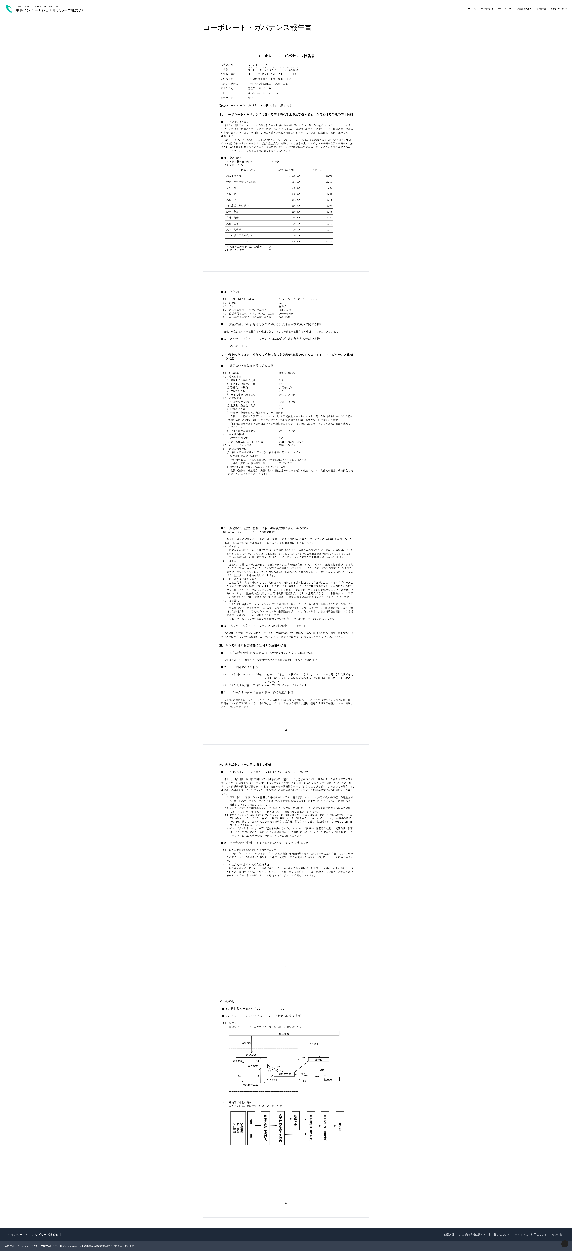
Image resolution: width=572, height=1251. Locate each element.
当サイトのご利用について (531, 1234)
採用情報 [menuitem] (541, 9)
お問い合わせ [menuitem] (559, 9)
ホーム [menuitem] (472, 9)
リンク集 (557, 1234)
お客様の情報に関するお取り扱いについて (484, 1234)
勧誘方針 (449, 1234)
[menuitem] (487, 9)
